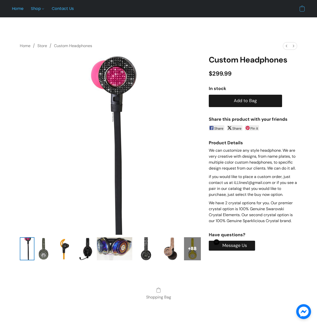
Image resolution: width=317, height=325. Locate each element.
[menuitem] (286, 46)
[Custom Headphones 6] (170, 248)
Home (18, 8)
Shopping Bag (158, 297)
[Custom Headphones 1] (43, 248)
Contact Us (63, 8)
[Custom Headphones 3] (86, 248)
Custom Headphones (73, 45)
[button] (302, 8)
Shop (36, 8)
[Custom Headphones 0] (27, 248)
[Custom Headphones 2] (64, 248)
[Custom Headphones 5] (145, 248)
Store (42, 45)
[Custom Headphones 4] (114, 248)
